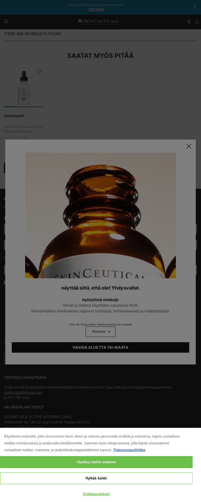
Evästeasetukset (96, 494)
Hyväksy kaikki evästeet (96, 462)
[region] (100, 466)
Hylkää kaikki (96, 478)
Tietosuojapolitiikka (129, 450)
